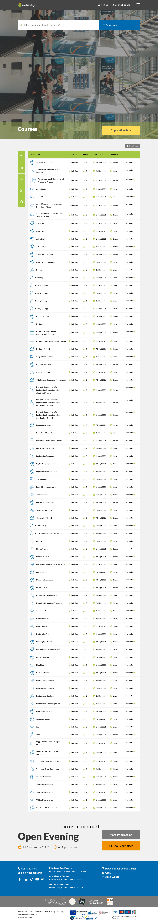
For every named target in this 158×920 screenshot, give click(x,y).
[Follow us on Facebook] (20, 879)
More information (121, 834)
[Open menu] (136, 5)
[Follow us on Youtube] (37, 879)
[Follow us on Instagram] (26, 879)
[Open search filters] (21, 156)
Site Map (60, 912)
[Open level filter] (21, 179)
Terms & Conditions (36, 912)
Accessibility (22, 912)
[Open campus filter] (21, 201)
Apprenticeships (120, 130)
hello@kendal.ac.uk (31, 872)
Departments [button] (111, 25)
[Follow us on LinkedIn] (42, 879)
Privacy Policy (50, 912)
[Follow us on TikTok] (31, 879)
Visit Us (104, 5)
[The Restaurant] (55, 901)
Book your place (122, 846)
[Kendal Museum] (110, 901)
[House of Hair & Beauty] (72, 901)
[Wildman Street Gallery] (96, 901)
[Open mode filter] (21, 190)
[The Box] (82, 901)
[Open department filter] (21, 167)
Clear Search (133, 146)
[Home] (26, 5)
